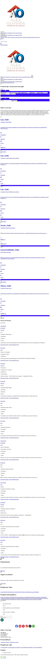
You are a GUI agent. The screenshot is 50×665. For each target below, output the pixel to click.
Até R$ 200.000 (3, 592)
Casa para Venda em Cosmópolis (7, 597)
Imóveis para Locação (14, 642)
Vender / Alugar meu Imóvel (12, 37)
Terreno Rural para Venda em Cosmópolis (30, 598)
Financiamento (29, 37)
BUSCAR (15, 100)
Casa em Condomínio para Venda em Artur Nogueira (16, 599)
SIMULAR (2, 570)
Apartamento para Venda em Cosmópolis (38, 597)
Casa (14, 32)
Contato (2, 38)
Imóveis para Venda (5, 642)
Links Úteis (37, 37)
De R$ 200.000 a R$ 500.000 (12, 592)
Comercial (17, 32)
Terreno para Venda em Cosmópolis (22, 597)
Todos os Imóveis (3, 32)
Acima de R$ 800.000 (34, 592)
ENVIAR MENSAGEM (14, 344)
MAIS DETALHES (4, 344)
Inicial (3, 77)
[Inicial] (15, 30)
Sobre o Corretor (3, 37)
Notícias (33, 37)
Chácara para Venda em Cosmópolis (34, 599)
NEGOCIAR (3, 583)
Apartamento (9, 32)
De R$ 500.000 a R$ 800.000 (24, 592)
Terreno (20, 32)
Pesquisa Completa (22, 37)
